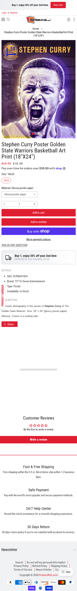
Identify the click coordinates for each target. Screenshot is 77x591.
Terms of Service (23, 569)
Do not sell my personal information (46, 562)
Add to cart (38, 212)
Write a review (38, 439)
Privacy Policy (21, 566)
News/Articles (44, 569)
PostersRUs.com (48, 575)
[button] (3, 20)
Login (4, 12)
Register (12, 12)
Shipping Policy (59, 566)
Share (10, 324)
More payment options (38, 239)
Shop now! (58, 5)
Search (19, 562)
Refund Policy (39, 566)
